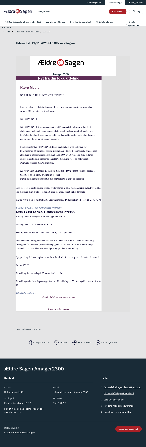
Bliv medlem (117, 11)
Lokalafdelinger (115, 2)
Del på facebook (42, 342)
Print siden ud (84, 342)
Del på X (63, 342)
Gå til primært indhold (14, 2)
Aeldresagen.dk (94, 2)
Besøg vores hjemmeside (58, 309)
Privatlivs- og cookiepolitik (117, 411)
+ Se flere (6, 27)
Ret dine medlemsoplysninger (119, 405)
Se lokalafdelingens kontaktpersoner (122, 387)
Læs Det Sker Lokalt (114, 399)
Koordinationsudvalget (80, 22)
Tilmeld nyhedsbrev (133, 24)
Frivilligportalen (136, 2)
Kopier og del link (109, 342)
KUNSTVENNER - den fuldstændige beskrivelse (39, 207)
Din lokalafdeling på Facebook (119, 393)
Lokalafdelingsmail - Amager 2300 (70, 392)
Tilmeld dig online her (26, 293)
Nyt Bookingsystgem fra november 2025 (23, 22)
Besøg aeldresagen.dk (128, 429)
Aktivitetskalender (104, 22)
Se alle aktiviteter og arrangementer (58, 297)
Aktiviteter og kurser (55, 22)
